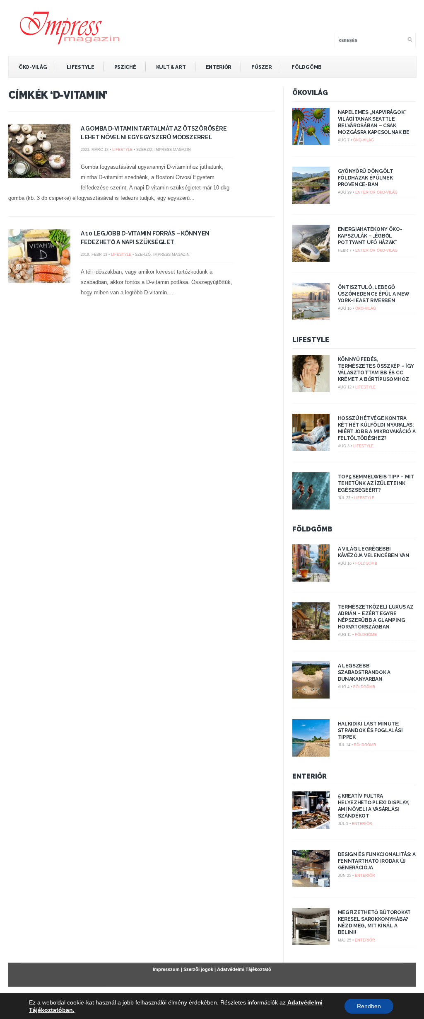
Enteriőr (219, 67)
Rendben (369, 1006)
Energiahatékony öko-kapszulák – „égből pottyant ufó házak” (370, 235)
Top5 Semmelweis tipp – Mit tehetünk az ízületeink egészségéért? (376, 483)
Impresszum (166, 969)
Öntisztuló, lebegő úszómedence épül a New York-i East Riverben (374, 293)
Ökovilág (310, 93)
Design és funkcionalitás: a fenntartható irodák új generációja (377, 861)
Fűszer (261, 67)
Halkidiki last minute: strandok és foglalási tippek (370, 730)
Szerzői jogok (198, 969)
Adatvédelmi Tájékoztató (244, 969)
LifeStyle (80, 67)
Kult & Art (171, 67)
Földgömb (307, 67)
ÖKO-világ (33, 67)
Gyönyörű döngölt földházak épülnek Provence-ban (365, 177)
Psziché (125, 67)
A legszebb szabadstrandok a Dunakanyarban (364, 672)
